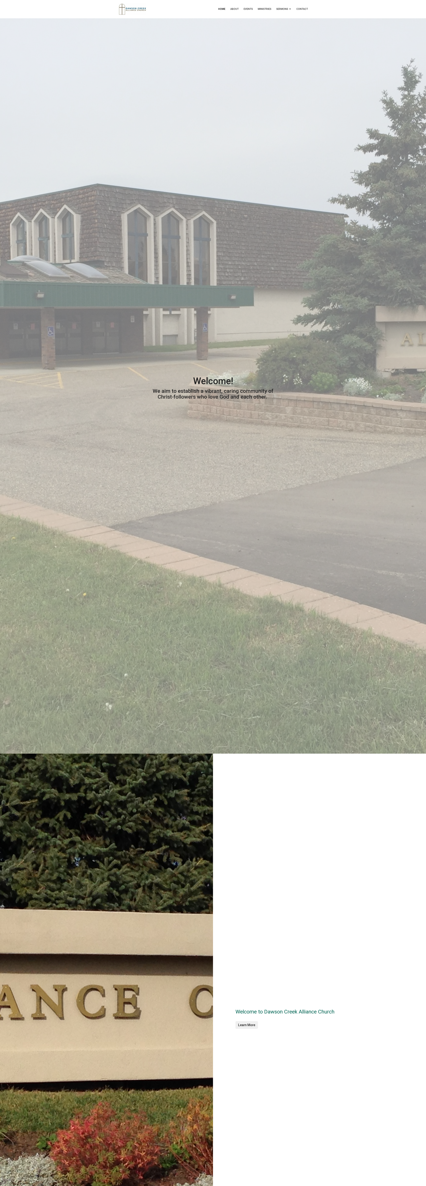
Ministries (264, 8)
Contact (302, 8)
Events (248, 8)
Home (221, 8)
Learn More (246, 1025)
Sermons (282, 8)
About (234, 8)
